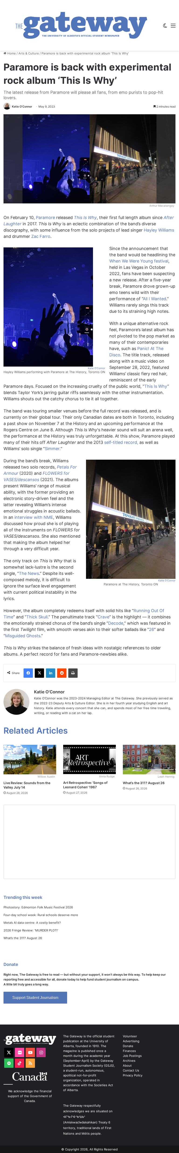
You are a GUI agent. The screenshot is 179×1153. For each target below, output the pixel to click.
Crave (103, 616)
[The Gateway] (81, 25)
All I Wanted (154, 298)
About (127, 1065)
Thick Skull (37, 616)
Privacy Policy (132, 1075)
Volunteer (130, 1036)
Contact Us (131, 1070)
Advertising (131, 1041)
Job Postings (132, 1056)
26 (151, 629)
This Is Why (85, 217)
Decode (115, 623)
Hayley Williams (159, 230)
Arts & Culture (28, 53)
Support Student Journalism (35, 998)
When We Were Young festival (138, 261)
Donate (128, 1046)
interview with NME (33, 517)
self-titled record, (121, 442)
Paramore (45, 217)
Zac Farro (40, 236)
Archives (129, 1060)
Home (11, 53)
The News (29, 573)
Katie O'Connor (22, 106)
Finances (129, 1051)
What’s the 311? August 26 (144, 783)
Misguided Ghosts (22, 635)
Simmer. (53, 448)
